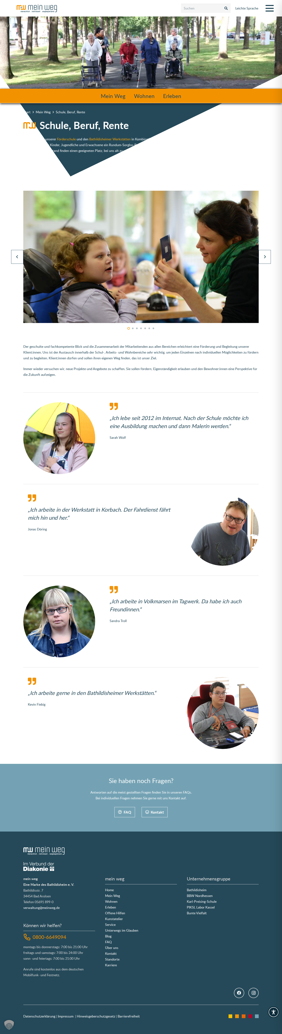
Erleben (172, 95)
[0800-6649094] (28, 937)
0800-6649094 (49, 936)
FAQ (108, 942)
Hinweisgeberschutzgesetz (96, 1016)
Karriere (111, 965)
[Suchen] (226, 8)
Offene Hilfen (115, 913)
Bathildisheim (196, 890)
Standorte (112, 959)
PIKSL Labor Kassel (201, 907)
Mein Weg (113, 95)
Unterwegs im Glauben (121, 930)
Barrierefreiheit (129, 1016)
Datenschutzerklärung (39, 1016)
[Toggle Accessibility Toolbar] (273, 1012)
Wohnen (144, 95)
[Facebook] (239, 993)
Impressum (65, 1016)
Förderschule (67, 139)
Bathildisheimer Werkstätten (110, 139)
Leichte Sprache (246, 8)
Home (109, 890)
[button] (269, 8)
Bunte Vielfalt (197, 913)
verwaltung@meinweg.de (41, 907)
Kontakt (111, 953)
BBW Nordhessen (200, 895)
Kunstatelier (114, 919)
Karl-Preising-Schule (202, 901)
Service (110, 924)
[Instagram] (253, 993)
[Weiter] (265, 257)
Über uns (111, 947)
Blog (108, 936)
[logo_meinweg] (37, 8)
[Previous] (17, 257)
